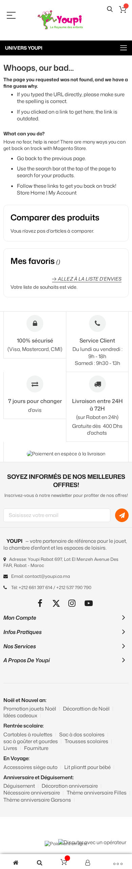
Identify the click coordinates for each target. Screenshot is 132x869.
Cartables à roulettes (27, 734)
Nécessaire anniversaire (31, 792)
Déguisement (19, 785)
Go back (27, 158)
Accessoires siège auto (30, 767)
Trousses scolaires (86, 741)
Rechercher (110, 9)
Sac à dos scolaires (82, 734)
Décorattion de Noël (86, 708)
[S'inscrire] (122, 515)
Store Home (31, 192)
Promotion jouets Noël (29, 708)
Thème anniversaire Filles (97, 792)
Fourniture (36, 748)
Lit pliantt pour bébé (87, 767)
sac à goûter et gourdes (30, 741)
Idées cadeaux (20, 715)
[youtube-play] (89, 603)
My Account (62, 192)
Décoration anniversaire (70, 785)
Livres (10, 748)
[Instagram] (72, 603)
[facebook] (40, 603)
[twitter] (56, 603)
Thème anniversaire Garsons (37, 799)
